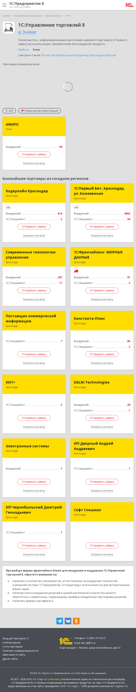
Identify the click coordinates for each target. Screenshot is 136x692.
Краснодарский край (102, 55)
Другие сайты (10, 658)
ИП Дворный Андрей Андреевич (93, 446)
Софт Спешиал (87, 510)
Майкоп (23, 49)
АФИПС (12, 124)
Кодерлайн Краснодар (27, 191)
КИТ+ (10, 382)
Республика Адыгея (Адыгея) (69, 55)
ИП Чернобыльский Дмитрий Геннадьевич (34, 510)
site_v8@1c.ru (88, 642)
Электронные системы (27, 446)
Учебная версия (11, 642)
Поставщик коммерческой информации (31, 319)
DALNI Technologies (91, 382)
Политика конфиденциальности (20, 650)
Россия (45, 55)
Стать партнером (12, 646)
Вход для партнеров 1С (15, 638)
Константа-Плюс (89, 318)
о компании (52, 679)
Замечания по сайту (13, 654)
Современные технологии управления (31, 255)
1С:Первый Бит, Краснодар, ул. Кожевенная (99, 191)
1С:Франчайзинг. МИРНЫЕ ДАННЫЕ (98, 255)
